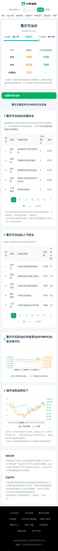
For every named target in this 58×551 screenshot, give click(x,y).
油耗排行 (29, 16)
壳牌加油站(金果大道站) (28, 276)
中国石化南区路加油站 (27, 266)
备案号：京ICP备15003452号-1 (29, 544)
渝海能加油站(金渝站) (27, 170)
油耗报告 (19, 16)
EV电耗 (12, 519)
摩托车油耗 (44, 513)
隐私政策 (21, 531)
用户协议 (36, 531)
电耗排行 (38, 16)
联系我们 (44, 524)
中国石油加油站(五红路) (28, 305)
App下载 (10, 16)
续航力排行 (45, 519)
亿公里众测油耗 (29, 519)
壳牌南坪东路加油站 (26, 160)
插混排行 (47, 16)
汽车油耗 (29, 513)
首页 (3, 16)
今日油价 (14, 513)
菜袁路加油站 (23, 189)
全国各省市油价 (12, 95)
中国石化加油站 (24, 295)
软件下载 (29, 524)
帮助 (55, 16)
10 (24, 321)
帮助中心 (14, 524)
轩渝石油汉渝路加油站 (27, 285)
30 (24, 206)
